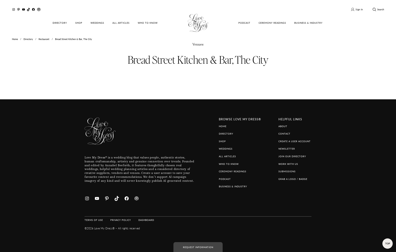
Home (15, 39)
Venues (198, 44)
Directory (28, 39)
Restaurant (44, 39)
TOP (387, 243)
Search (380, 9)
